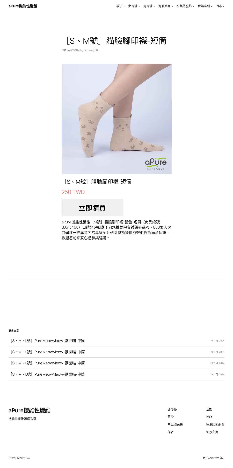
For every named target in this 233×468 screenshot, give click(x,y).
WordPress (213, 457)
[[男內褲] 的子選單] (154, 6)
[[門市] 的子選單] (223, 6)
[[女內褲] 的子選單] (139, 6)
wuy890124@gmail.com (80, 50)
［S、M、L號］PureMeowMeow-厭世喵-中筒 (47, 341)
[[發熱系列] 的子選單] (212, 6)
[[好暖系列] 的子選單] (172, 6)
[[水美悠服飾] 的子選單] (193, 6)
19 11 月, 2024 (217, 340)
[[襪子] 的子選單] (124, 6)
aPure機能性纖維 (23, 6)
